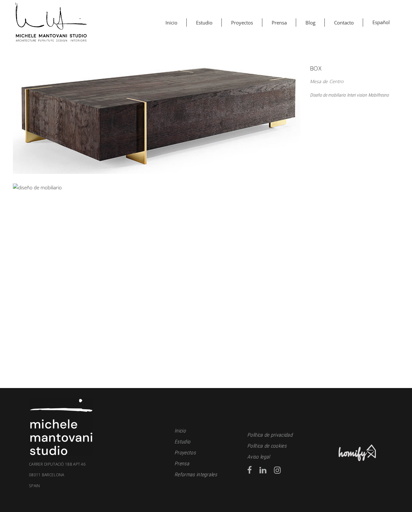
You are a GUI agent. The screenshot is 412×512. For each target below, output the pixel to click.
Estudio (182, 442)
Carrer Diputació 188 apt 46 (57, 464)
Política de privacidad (270, 435)
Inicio (180, 431)
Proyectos (185, 453)
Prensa (181, 463)
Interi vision (357, 95)
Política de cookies (266, 446)
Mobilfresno (378, 95)
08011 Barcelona (46, 480)
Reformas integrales (195, 474)
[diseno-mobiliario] (156, 116)
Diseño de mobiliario (328, 95)
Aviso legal (258, 457)
